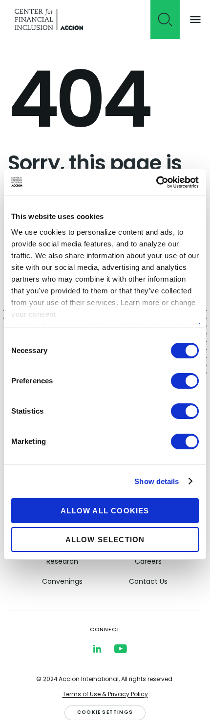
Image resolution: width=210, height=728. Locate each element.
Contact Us (148, 582)
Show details (156, 481)
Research (62, 562)
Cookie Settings (105, 712)
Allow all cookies (105, 511)
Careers (148, 562)
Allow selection (105, 539)
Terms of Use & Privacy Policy (105, 695)
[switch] (185, 381)
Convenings (62, 582)
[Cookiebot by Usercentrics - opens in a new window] (156, 182)
